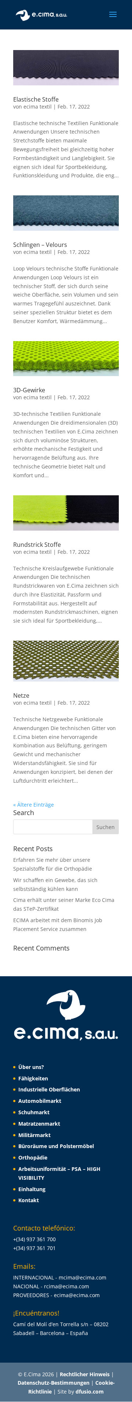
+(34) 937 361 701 (34, 1248)
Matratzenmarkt (39, 1123)
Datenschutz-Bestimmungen (54, 1382)
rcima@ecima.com (66, 1286)
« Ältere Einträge (33, 804)
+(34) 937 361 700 (34, 1239)
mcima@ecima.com (82, 1277)
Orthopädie (32, 1157)
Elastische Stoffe (36, 99)
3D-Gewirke (29, 390)
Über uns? (31, 1066)
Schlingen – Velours (40, 245)
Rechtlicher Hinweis (85, 1374)
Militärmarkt (34, 1135)
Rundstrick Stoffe (37, 545)
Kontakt (28, 1200)
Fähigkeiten (33, 1078)
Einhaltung (31, 1189)
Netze (21, 695)
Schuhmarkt (34, 1112)
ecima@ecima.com (77, 1295)
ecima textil (37, 106)
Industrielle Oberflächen (49, 1089)
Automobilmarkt (39, 1100)
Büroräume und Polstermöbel (56, 1146)
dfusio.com (90, 1391)
